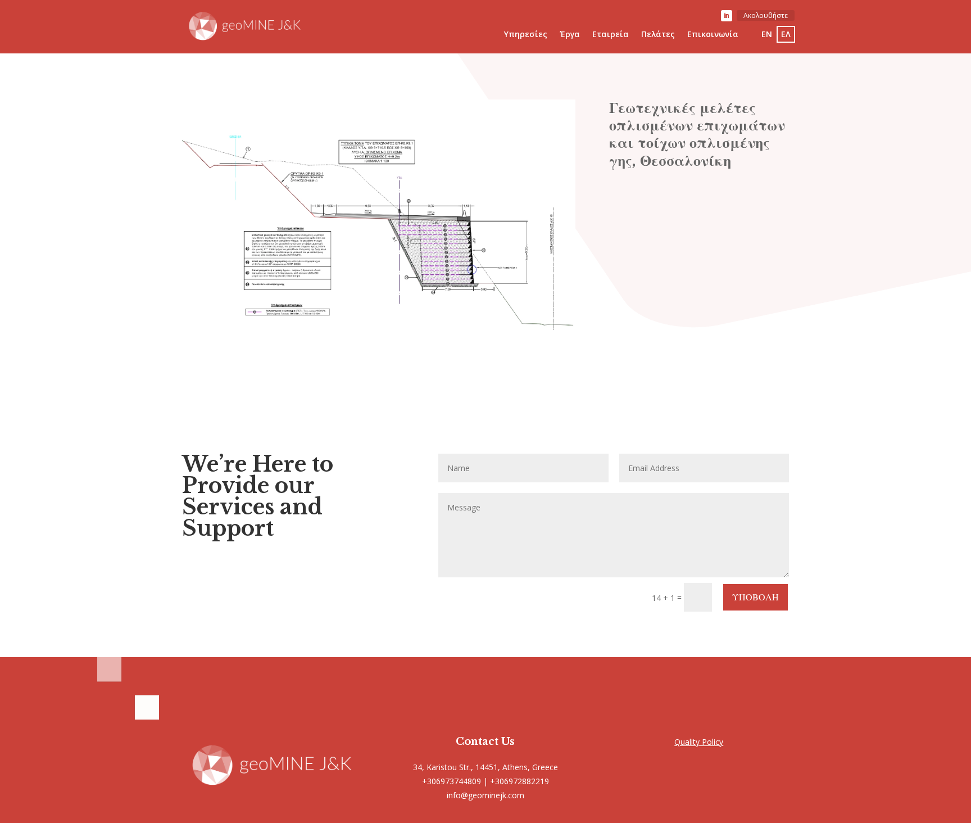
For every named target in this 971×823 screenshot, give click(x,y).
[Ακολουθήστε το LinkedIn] (726, 15)
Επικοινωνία (712, 34)
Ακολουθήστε (765, 15)
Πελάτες (658, 34)
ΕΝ (766, 34)
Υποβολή (755, 597)
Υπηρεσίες (525, 34)
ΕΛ (786, 34)
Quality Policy (698, 741)
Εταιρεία (610, 34)
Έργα (570, 34)
